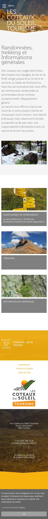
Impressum (24, 364)
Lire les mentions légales (14, 507)
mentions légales (24, 368)
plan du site (24, 372)
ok (24, 514)
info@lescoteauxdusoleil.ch (24, 443)
